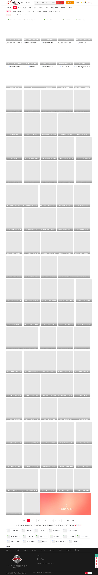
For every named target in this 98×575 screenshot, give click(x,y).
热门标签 (17, 550)
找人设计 (70, 2)
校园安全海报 (45, 525)
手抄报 (56, 7)
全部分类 (9, 7)
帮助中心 (51, 550)
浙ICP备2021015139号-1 (20, 572)
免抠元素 (63, 7)
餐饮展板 (50, 11)
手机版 (77, 550)
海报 (19, 7)
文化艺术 (55, 11)
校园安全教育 (51, 525)
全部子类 (9, 11)
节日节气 (24, 11)
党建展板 (45, 11)
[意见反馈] (96, 564)
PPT (47, 7)
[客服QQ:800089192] (96, 561)
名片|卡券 (70, 7)
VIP (13, 15)
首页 (22, 2)
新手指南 (43, 550)
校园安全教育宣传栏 (67, 525)
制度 (52, 7)
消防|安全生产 (39, 11)
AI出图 (25, 2)
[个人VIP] (77, 1)
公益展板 (29, 11)
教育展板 (19, 11)
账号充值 (34, 550)
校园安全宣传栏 (58, 525)
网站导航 (26, 550)
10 (59, 520)
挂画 (30, 7)
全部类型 (9, 15)
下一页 (67, 520)
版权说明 (69, 550)
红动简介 (60, 550)
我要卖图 (96, 555)
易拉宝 (34, 7)
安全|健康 (14, 11)
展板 (15, 7)
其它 (34, 11)
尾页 (73, 520)
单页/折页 (41, 7)
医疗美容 (60, 11)
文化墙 (24, 7)
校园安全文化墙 (37, 525)
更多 (29, 2)
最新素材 (8, 550)
